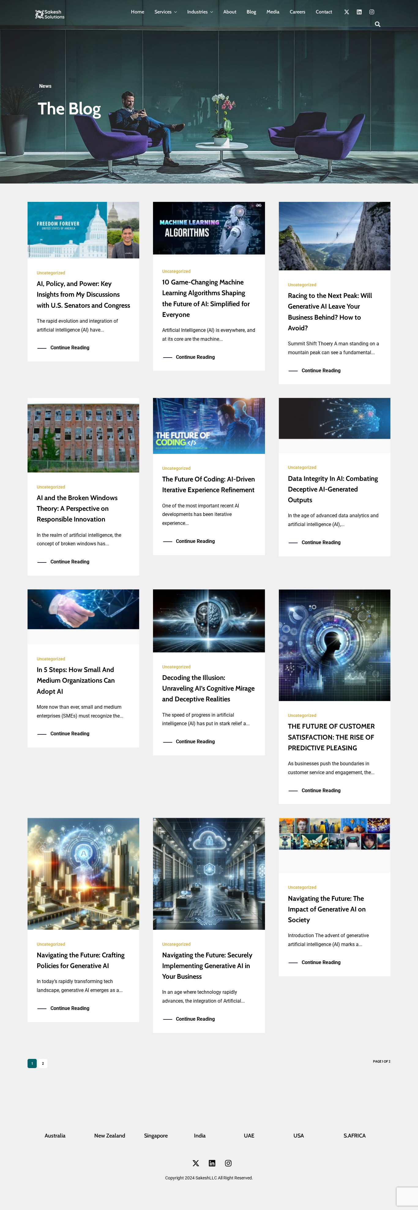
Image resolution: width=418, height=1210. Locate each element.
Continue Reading (69, 348)
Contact (324, 12)
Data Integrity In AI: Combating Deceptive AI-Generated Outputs (333, 489)
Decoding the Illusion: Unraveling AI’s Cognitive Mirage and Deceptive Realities (208, 688)
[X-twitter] (346, 11)
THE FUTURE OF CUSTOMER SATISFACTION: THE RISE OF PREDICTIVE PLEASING (331, 737)
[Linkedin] (359, 11)
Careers (297, 12)
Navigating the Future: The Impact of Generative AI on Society (327, 909)
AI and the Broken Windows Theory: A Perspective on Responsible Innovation (77, 508)
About (229, 12)
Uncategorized (51, 272)
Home (137, 12)
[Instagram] (371, 11)
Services (163, 12)
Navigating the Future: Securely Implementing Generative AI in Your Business (207, 966)
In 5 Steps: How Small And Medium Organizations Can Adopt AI (76, 680)
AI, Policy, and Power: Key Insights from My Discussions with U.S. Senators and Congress (83, 294)
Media (273, 12)
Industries (197, 12)
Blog (251, 12)
